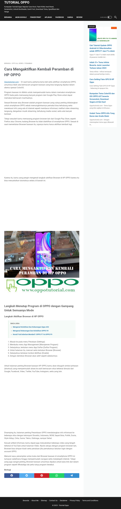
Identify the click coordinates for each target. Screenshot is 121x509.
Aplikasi (48, 17)
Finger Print (35, 17)
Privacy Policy (75, 500)
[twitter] (26, 475)
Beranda (8, 17)
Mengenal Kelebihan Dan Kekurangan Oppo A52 (31, 327)
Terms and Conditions (90, 500)
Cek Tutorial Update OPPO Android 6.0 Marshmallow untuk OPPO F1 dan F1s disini (102, 48)
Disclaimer (63, 500)
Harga (70, 17)
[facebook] (11, 475)
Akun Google (21, 17)
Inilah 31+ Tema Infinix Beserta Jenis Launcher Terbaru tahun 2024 (100, 65)
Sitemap (44, 500)
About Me (35, 500)
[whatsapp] (56, 475)
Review (79, 17)
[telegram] (71, 475)
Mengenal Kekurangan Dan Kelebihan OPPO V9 (30, 331)
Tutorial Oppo (16, 2)
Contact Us (53, 500)
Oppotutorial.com (11, 82)
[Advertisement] (41, 41)
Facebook (59, 17)
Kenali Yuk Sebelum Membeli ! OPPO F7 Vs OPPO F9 (32, 334)
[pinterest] (41, 475)
